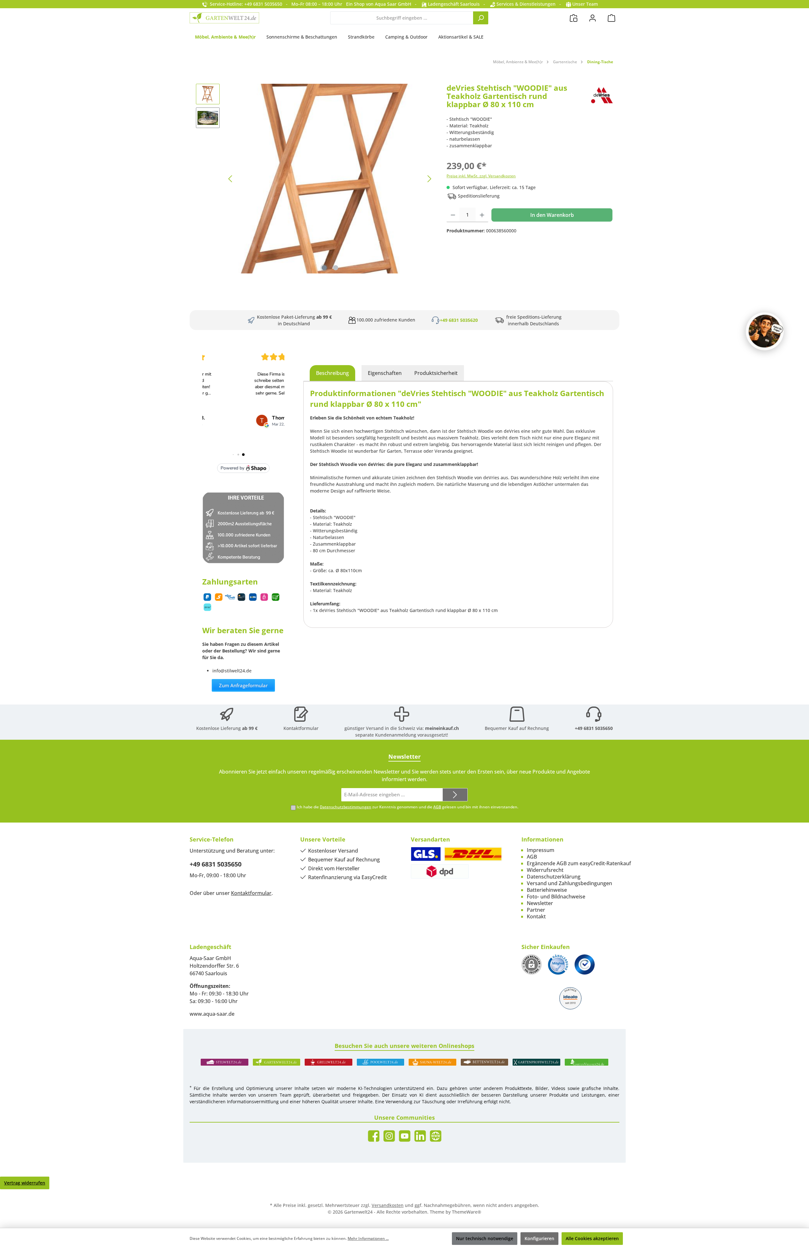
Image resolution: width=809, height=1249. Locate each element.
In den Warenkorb (552, 214)
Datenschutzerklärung (554, 876)
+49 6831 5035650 (594, 728)
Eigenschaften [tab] (385, 373)
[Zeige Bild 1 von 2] (324, 267)
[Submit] (455, 795)
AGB (437, 807)
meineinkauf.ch (442, 728)
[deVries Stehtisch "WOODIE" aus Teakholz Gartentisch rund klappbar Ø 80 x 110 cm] (330, 178)
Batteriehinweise (547, 889)
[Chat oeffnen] (764, 331)
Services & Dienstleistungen (525, 4)
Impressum (540, 850)
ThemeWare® (466, 1212)
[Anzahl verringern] (453, 215)
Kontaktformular (301, 728)
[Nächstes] (429, 178)
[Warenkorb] (611, 17)
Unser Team (585, 4)
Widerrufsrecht (545, 869)
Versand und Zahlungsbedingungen (569, 883)
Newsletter (540, 903)
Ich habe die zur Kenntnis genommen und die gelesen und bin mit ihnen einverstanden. (407, 807)
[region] (315, 178)
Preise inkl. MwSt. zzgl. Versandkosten (481, 176)
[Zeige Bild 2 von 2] (335, 267)
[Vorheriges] (230, 178)
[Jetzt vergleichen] (573, 17)
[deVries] (602, 98)
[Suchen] (480, 17)
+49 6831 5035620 (459, 320)
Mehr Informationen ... (368, 1238)
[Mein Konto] (592, 17)
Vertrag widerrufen (24, 1183)
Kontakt (536, 916)
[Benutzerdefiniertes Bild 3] (585, 964)
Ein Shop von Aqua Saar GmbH (378, 4)
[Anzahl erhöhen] (482, 215)
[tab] (332, 373)
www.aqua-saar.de (212, 1013)
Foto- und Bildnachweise (556, 896)
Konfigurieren (539, 1238)
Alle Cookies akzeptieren (592, 1238)
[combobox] (401, 17)
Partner (536, 909)
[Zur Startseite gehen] (224, 17)
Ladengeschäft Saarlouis (453, 4)
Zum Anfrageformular (243, 685)
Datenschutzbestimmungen (345, 807)
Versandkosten (388, 1205)
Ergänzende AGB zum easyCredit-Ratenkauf (579, 863)
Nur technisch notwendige (484, 1238)
